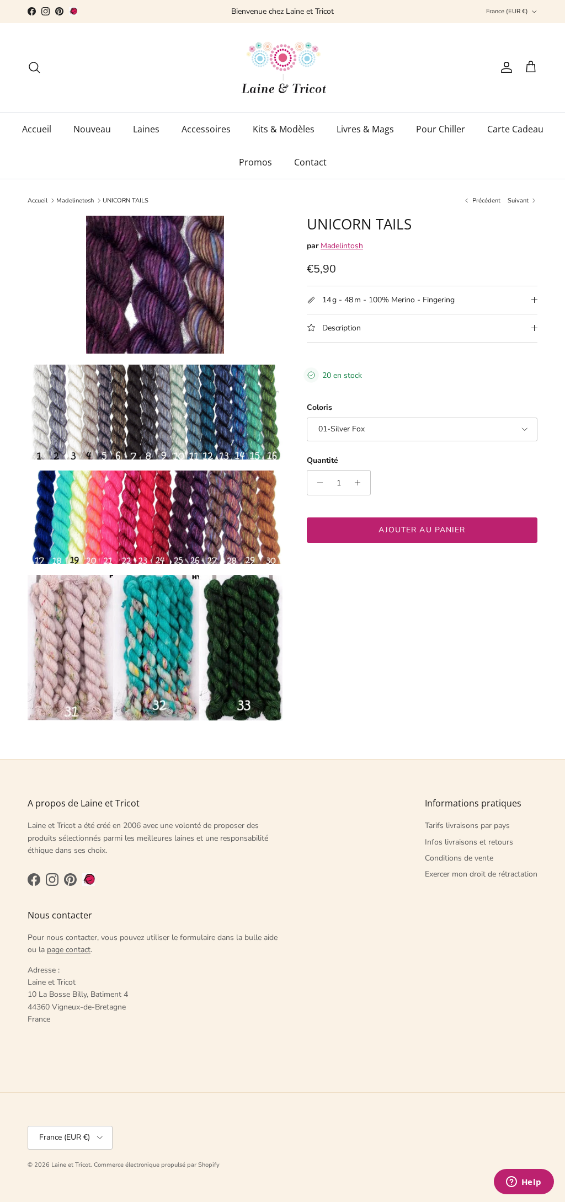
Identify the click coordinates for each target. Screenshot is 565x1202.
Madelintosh (342, 246)
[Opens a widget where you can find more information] (523, 1182)
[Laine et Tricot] (282, 67)
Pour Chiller (440, 129)
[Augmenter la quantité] (360, 483)
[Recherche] (34, 67)
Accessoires (206, 129)
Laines (146, 129)
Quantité (322, 460)
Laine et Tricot (70, 1165)
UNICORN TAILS (125, 200)
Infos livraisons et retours (469, 842)
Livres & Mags (365, 129)
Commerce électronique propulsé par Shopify (157, 1165)
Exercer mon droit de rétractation (481, 874)
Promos (255, 162)
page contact (68, 949)
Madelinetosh (75, 200)
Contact (310, 162)
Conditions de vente (459, 858)
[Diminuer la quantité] (317, 483)
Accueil (36, 129)
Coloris (319, 407)
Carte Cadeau (515, 129)
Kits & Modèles (284, 129)
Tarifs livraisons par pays (467, 825)
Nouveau (92, 129)
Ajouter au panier (422, 530)
